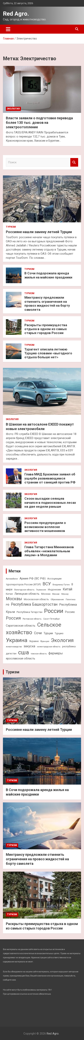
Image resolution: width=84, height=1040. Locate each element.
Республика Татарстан (29, 612)
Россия (13, 618)
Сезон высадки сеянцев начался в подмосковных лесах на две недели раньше (50, 502)
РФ (7, 604)
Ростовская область (32, 619)
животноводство (14, 646)
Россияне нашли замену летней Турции (39, 232)
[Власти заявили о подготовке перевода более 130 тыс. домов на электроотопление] (42, 89)
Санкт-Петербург (51, 619)
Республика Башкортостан (34, 604)
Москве (56, 594)
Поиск (74, 162)
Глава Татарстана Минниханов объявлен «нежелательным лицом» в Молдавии (49, 551)
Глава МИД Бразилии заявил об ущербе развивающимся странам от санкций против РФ (49, 478)
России (53, 611)
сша (23, 652)
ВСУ (47, 583)
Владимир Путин (61, 584)
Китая (9, 593)
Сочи (38, 633)
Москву (65, 594)
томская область (39, 653)
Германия (41, 589)
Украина (16, 640)
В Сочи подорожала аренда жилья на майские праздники (48, 275)
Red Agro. (16, 13)
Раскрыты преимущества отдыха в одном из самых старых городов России (45, 329)
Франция (44, 641)
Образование (57, 599)
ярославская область (20, 658)
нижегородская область (48, 646)
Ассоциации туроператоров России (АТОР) (34, 581)
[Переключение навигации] (8, 29)
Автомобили (12, 578)
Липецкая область (26, 593)
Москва (45, 593)
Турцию (59, 633)
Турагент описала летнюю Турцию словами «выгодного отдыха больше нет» (48, 353)
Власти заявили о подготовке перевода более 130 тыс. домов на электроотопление (39, 122)
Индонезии (54, 589)
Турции (48, 633)
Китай (67, 589)
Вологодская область (24, 589)
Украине (34, 641)
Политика (70, 599)
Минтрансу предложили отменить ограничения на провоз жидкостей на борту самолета (47, 303)
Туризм (11, 226)
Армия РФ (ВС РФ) (33, 578)
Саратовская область (20, 625)
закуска (29, 646)
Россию (70, 611)
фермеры (55, 653)
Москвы (14, 598)
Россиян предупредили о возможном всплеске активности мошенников (45, 527)
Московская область (36, 599)
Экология (13, 108)
